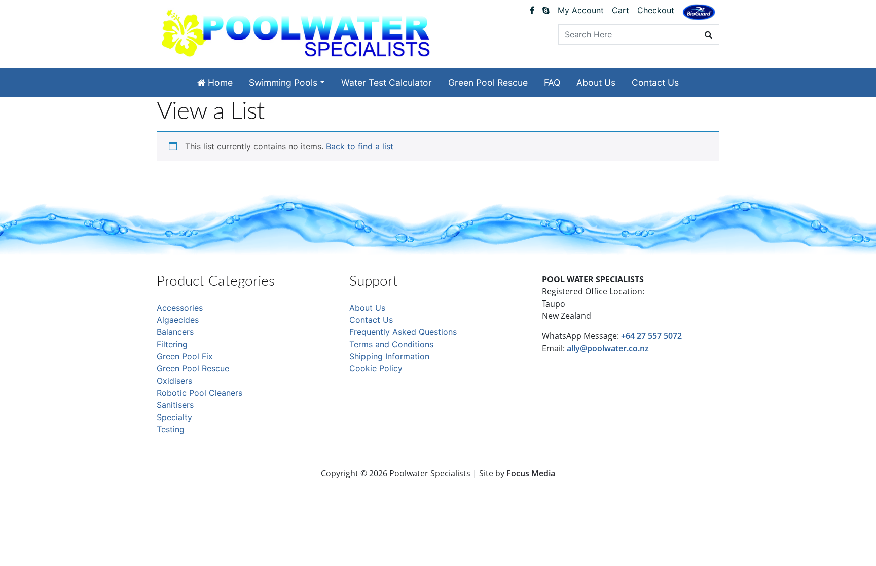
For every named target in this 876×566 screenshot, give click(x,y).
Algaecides (178, 320)
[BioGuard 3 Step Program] (698, 12)
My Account (581, 10)
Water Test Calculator (386, 82)
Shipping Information (389, 356)
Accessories (180, 308)
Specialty (174, 417)
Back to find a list (359, 146)
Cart (620, 10)
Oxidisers (174, 380)
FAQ (552, 82)
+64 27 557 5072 (651, 336)
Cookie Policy (376, 368)
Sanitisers (175, 405)
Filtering (172, 344)
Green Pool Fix (185, 356)
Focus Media (530, 473)
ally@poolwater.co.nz (608, 348)
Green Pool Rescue (488, 82)
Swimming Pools (283, 82)
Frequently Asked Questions (403, 332)
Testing (171, 429)
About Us (595, 82)
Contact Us (655, 82)
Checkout (655, 10)
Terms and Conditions (391, 344)
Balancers (175, 332)
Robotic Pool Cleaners (199, 393)
